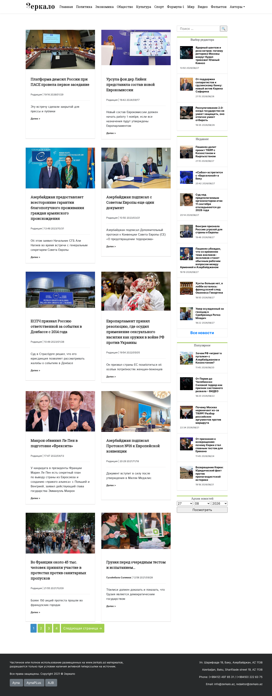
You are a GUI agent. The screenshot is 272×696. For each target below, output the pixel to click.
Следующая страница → (82, 628)
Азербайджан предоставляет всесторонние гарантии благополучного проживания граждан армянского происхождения (57, 208)
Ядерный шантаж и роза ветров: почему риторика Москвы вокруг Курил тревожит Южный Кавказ (209, 55)
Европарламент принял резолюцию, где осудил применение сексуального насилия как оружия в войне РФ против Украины (135, 332)
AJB (51, 683)
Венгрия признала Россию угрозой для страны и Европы (209, 229)
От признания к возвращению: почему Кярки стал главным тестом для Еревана (209, 445)
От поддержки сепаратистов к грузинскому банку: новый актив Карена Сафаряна (209, 85)
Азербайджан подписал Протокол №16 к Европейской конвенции (133, 446)
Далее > (35, 118)
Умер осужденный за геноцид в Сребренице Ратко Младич (210, 313)
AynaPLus (33, 683)
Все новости (202, 333)
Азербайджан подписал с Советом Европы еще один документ (130, 202)
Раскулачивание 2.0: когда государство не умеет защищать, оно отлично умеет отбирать (210, 114)
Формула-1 (175, 7)
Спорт (159, 7)
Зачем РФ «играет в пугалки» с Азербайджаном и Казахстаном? (209, 358)
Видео (203, 7)
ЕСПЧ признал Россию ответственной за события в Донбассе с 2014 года (56, 326)
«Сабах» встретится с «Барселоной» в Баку (209, 175)
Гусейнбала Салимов (118, 577)
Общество (125, 7)
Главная (66, 7)
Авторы (236, 7)
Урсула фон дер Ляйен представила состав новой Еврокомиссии (130, 84)
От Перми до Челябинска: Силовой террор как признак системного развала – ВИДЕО (209, 385)
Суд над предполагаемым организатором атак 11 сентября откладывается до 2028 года (209, 202)
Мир (191, 7)
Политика (84, 7)
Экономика (104, 7)
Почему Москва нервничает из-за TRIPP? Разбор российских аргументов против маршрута (208, 415)
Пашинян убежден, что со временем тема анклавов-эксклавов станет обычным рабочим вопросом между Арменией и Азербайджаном (200, 258)
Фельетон (219, 7)
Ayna (16, 683)
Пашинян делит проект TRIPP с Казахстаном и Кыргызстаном (206, 151)
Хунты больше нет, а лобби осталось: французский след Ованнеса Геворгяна (209, 288)
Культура (143, 7)
